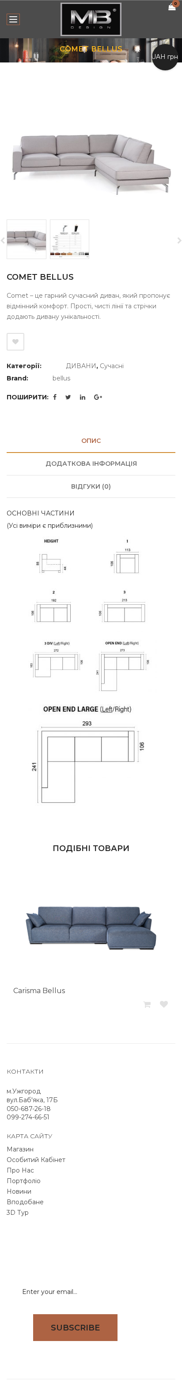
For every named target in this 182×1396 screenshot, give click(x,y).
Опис (91, 441)
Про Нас (20, 1170)
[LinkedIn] (83, 397)
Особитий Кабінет (36, 1160)
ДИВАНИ (81, 366)
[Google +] (98, 397)
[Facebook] (55, 397)
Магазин (20, 1149)
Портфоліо (24, 1181)
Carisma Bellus (39, 991)
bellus (61, 378)
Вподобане (25, 1202)
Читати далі (147, 1004)
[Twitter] (68, 397)
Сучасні (112, 366)
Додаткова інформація (91, 464)
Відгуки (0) (91, 486)
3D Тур (18, 1213)
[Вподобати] (15, 342)
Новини (19, 1191)
